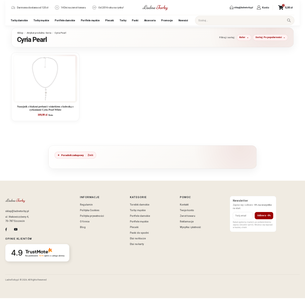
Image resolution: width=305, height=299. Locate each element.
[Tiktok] (25, 229)
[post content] (45, 78)
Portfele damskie (65, 20)
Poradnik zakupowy (72, 155)
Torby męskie (41, 20)
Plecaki (109, 20)
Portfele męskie (90, 20)
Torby (122, 20)
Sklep (20, 33)
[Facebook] (6, 229)
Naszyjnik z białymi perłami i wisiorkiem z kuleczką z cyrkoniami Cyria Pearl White (45, 108)
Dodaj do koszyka (48, 98)
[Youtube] (15, 229)
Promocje (167, 20)
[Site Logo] (155, 7)
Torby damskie (19, 20)
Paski (135, 20)
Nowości (183, 20)
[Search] (288, 20)
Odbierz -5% (264, 215)
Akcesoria (150, 20)
